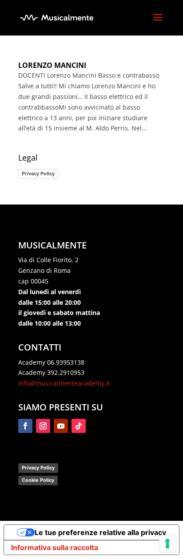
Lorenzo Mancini (52, 65)
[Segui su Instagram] (43, 426)
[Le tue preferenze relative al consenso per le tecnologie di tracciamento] (167, 543)
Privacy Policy (38, 173)
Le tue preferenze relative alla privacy (100, 532)
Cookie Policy (38, 480)
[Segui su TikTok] (79, 426)
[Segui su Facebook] (25, 426)
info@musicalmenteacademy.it (64, 383)
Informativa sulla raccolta (54, 547)
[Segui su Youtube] (61, 426)
